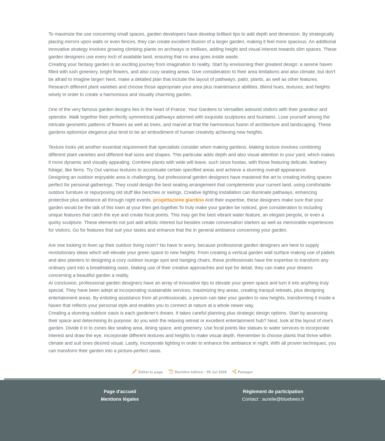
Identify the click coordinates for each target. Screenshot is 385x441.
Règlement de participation (273, 391)
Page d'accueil (120, 391)
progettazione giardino (178, 200)
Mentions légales (120, 399)
